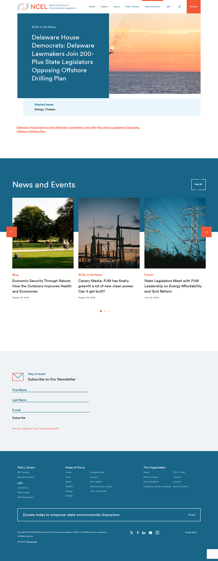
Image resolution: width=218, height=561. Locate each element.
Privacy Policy (191, 532)
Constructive (32, 542)
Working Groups (25, 497)
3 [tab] (108, 311)
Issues (117, 6)
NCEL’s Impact (150, 477)
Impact (104, 6)
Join (168, 6)
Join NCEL (22, 487)
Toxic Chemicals (98, 491)
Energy (69, 491)
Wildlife (69, 486)
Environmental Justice (101, 486)
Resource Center (26, 477)
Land (67, 477)
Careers (177, 477)
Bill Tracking (23, 472)
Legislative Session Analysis (157, 486)
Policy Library (132, 6)
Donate (193, 6)
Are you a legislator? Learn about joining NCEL (35, 428)
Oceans (94, 477)
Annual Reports (151, 481)
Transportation (97, 472)
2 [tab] (105, 311)
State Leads (23, 492)
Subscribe (18, 417)
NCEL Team (179, 472)
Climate (69, 495)
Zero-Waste (96, 481)
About (92, 6)
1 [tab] (101, 311)
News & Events (152, 6)
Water (68, 481)
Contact (177, 481)
